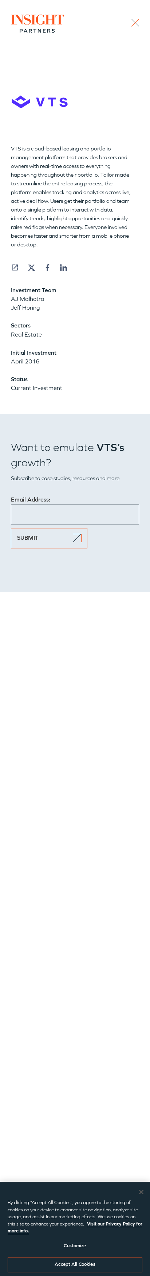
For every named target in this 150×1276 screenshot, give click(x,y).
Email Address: (30, 499)
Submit (27, 537)
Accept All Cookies (75, 1264)
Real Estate (26, 334)
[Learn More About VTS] (15, 267)
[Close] (141, 1192)
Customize (75, 1246)
